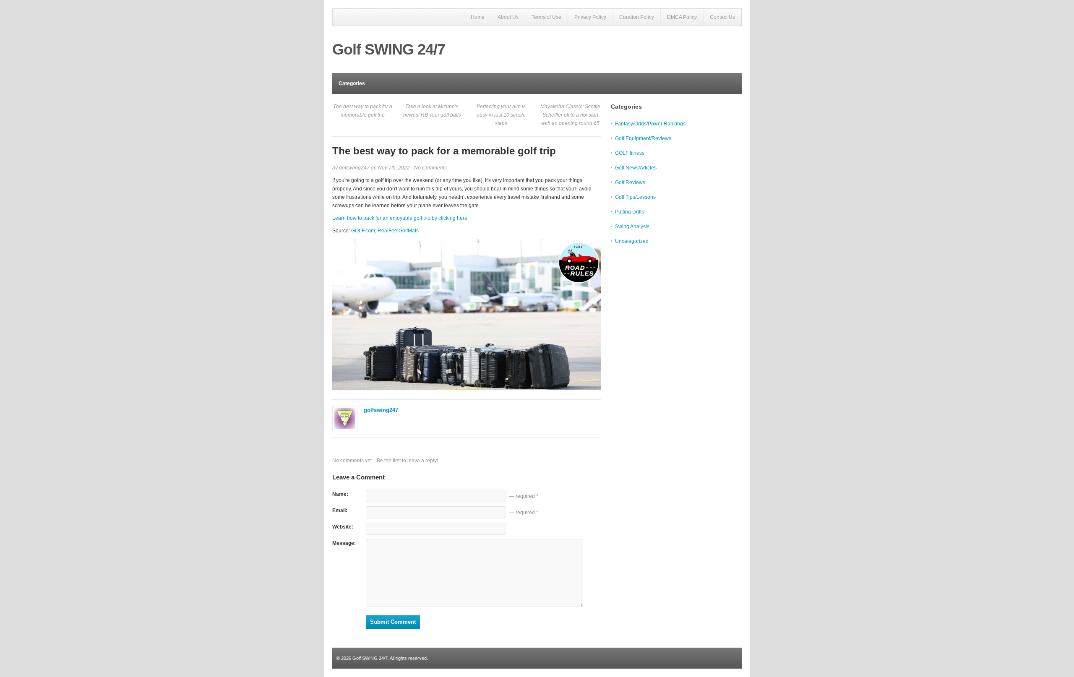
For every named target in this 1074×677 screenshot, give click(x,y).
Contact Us (722, 17)
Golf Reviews (630, 182)
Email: (339, 510)
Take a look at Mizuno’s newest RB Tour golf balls (432, 111)
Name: (340, 494)
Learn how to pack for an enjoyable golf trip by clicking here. (400, 218)
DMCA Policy (682, 17)
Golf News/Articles (636, 168)
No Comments (430, 168)
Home (478, 17)
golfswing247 (354, 168)
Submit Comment (393, 622)
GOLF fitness (629, 153)
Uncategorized (632, 241)
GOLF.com (363, 231)
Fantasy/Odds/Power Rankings (650, 124)
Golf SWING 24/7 (388, 49)
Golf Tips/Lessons (635, 197)
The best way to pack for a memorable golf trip (362, 111)
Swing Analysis (632, 226)
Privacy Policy (590, 17)
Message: (344, 543)
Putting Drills (629, 212)
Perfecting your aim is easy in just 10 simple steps (501, 115)
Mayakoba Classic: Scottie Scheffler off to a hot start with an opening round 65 (570, 115)
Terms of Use (546, 17)
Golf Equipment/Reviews (643, 138)
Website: (342, 527)
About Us (508, 17)
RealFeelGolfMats (398, 231)
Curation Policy (636, 17)
